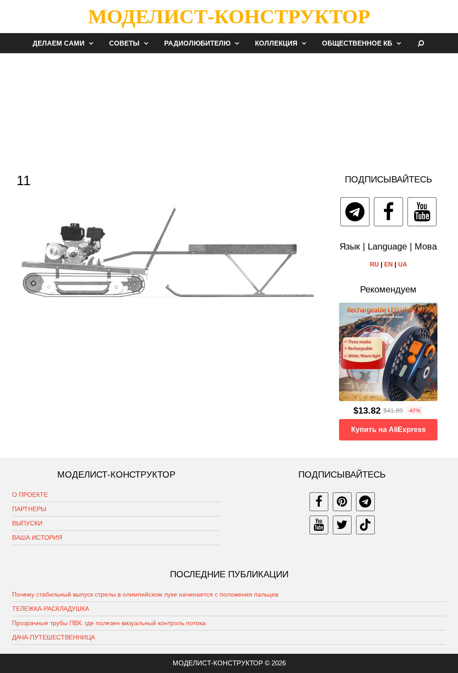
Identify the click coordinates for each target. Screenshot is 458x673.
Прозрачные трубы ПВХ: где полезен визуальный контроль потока (109, 622)
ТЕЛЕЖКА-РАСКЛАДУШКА (50, 608)
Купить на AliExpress (388, 429)
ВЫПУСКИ (27, 523)
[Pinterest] (342, 501)
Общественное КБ (357, 43)
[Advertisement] (229, 109)
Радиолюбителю (197, 43)
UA (402, 264)
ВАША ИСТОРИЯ (37, 537)
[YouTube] (422, 211)
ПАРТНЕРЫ (29, 508)
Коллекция (276, 43)
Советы (124, 43)
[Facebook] (388, 211)
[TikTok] (365, 525)
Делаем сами (59, 43)
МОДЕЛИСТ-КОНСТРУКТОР (229, 16)
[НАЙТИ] (421, 43)
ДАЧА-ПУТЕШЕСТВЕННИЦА (53, 637)
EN (388, 264)
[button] (93, 43)
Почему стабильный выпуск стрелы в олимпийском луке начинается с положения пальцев (145, 594)
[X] (342, 525)
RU (374, 264)
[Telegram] (354, 211)
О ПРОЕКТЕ (30, 494)
